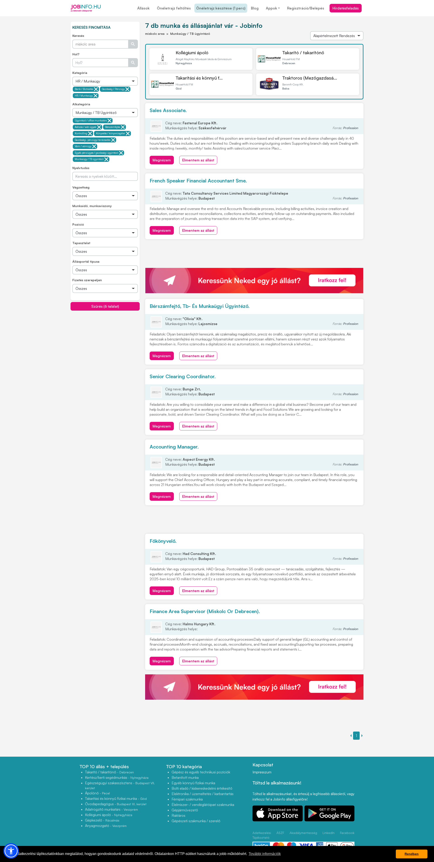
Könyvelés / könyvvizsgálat (110, 133)
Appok (271, 8)
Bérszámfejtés (112, 127)
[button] (11, 850)
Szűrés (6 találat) (105, 306)
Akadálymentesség (303, 833)
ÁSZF (280, 833)
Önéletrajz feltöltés (174, 8)
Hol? (75, 54)
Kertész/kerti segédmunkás (117, 777)
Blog (255, 8)
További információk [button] (265, 854)
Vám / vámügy (83, 146)
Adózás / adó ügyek (85, 127)
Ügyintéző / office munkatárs (91, 120)
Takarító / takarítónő (303, 52)
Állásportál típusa (85, 261)
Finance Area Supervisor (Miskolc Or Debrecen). (205, 611)
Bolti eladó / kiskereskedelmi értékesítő (202, 788)
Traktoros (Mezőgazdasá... (309, 78)
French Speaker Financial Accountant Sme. (198, 180)
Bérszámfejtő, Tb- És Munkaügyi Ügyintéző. (200, 306)
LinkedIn (329, 833)
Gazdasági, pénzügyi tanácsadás (92, 140)
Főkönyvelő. (163, 541)
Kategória (79, 73)
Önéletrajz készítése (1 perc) (220, 8)
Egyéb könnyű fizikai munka (193, 783)
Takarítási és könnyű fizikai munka (116, 798)
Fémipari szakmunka (187, 799)
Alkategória (81, 104)
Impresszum (261, 772)
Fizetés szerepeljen (87, 280)
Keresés (78, 36)
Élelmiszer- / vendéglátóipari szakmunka (203, 804)
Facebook (347, 833)
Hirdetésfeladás (346, 8)
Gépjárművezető (185, 810)
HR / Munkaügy (84, 95)
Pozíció (78, 224)
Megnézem (162, 160)
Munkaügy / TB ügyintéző (89, 159)
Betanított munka (185, 777)
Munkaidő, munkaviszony (92, 206)
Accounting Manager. (174, 447)
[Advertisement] (105, 342)
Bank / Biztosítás (84, 89)
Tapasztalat (81, 243)
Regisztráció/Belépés (305, 8)
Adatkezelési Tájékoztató (261, 835)
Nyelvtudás (80, 168)
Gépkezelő (102, 820)
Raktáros (178, 815)
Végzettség (81, 187)
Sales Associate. (168, 110)
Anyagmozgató (106, 825)
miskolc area (155, 33)
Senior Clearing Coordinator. (183, 376)
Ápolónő (97, 793)
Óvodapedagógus (115, 804)
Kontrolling (81, 133)
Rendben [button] (412, 854)
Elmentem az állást (198, 160)
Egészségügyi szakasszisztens (120, 785)
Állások (143, 8)
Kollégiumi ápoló (192, 52)
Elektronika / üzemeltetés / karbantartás (203, 793)
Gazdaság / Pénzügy (113, 89)
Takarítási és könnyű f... (199, 78)
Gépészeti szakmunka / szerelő (196, 821)
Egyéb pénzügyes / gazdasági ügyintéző (96, 152)
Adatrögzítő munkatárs (111, 809)
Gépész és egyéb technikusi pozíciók (201, 772)
